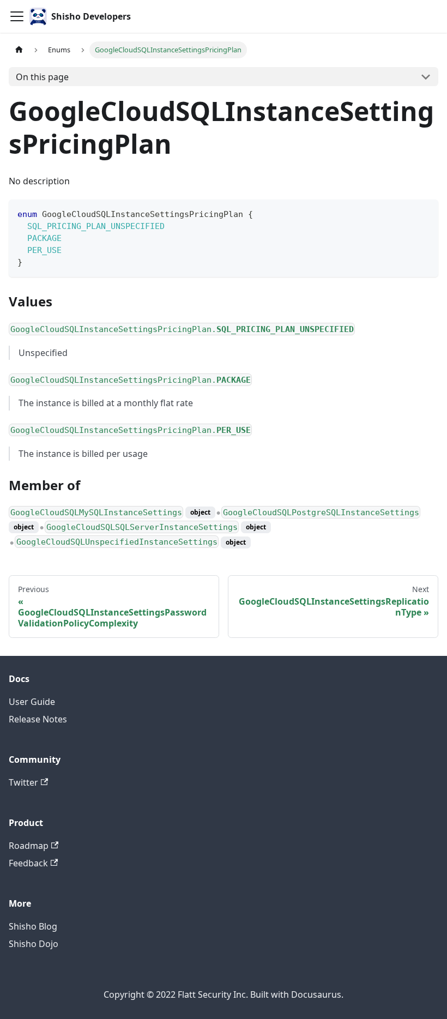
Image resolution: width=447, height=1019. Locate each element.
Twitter (23, 782)
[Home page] (19, 49)
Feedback (28, 863)
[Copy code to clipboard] (425, 213)
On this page (42, 77)
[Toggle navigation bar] (17, 16)
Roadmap (29, 846)
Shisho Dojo (33, 944)
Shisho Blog (33, 926)
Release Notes (38, 719)
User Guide (32, 702)
